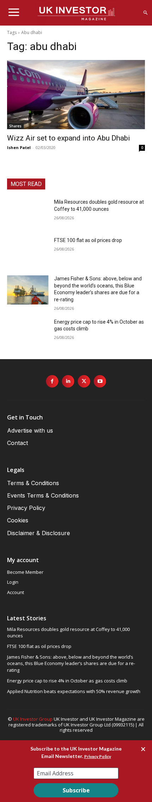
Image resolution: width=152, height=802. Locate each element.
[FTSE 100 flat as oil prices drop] (27, 251)
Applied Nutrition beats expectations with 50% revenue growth (73, 691)
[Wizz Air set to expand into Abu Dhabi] (76, 94)
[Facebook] (52, 381)
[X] (84, 381)
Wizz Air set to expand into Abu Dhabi (68, 138)
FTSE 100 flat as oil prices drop (88, 240)
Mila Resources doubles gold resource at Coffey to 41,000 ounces (68, 632)
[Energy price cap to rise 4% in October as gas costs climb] (27, 333)
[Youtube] (100, 381)
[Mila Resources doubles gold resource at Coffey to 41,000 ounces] (27, 213)
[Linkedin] (68, 381)
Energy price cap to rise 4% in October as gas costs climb (67, 680)
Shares (15, 125)
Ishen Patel (19, 147)
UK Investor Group (33, 719)
